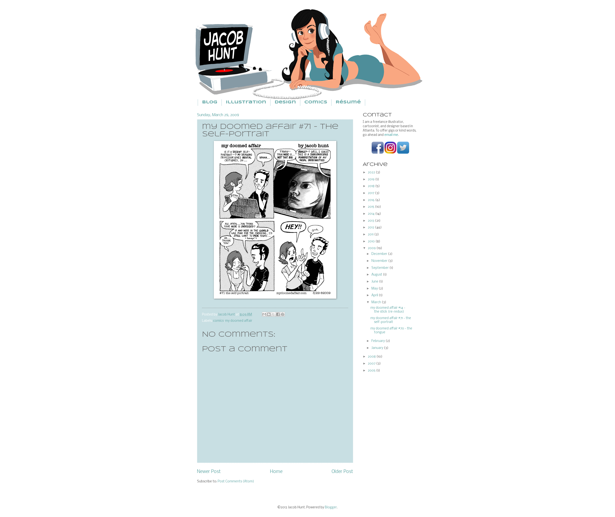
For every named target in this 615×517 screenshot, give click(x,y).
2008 (372, 357)
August (377, 275)
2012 (371, 227)
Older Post (342, 471)
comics (218, 321)
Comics (315, 102)
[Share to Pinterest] (282, 314)
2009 (372, 248)
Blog (209, 102)
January (377, 348)
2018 (371, 186)
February (378, 341)
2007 (372, 364)
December (379, 254)
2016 (371, 200)
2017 (371, 193)
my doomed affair (238, 321)
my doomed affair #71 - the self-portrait (390, 320)
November (379, 261)
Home (276, 471)
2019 (371, 179)
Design (285, 102)
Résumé (348, 102)
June (375, 282)
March (376, 302)
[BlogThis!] (268, 314)
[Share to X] (273, 314)
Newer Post (209, 471)
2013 (371, 221)
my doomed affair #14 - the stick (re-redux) (387, 309)
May (375, 288)
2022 (372, 172)
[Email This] (264, 314)
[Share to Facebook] (278, 314)
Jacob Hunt (227, 314)
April (375, 295)
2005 (372, 370)
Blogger (331, 507)
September (380, 268)
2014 (371, 214)
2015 (371, 207)
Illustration (246, 102)
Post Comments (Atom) (236, 481)
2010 (371, 241)
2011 (371, 234)
